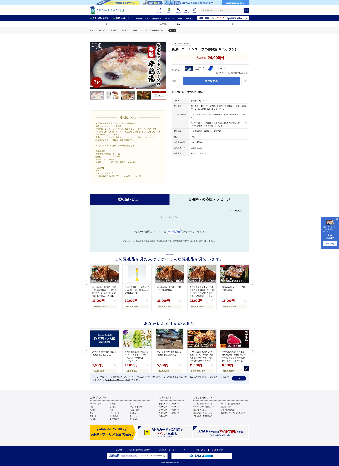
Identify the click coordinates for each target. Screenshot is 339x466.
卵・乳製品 (114, 416)
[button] (107, 24)
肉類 (91, 407)
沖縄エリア (163, 416)
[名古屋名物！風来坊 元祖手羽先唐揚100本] (169, 274)
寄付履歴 (173, 231)
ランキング (169, 18)
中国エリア (175, 410)
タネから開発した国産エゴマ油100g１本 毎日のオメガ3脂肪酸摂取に (137, 290)
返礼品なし (134, 419)
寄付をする (211, 81)
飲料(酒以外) (114, 419)
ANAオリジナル (95, 404)
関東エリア (163, 407)
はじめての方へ (226, 407)
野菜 (91, 413)
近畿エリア (163, 410)
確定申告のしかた (199, 410)
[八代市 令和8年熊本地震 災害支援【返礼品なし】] (104, 339)
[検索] (246, 10)
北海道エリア (163, 404)
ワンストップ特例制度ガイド (203, 407)
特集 (180, 18)
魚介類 (92, 410)
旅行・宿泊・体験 (136, 407)
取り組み (189, 18)
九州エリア (175, 413)
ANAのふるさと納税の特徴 (230, 404)
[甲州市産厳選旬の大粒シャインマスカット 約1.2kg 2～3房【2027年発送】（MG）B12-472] (137, 339)
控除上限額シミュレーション (203, 413)
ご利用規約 (162, 450)
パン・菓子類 (114, 413)
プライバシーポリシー (181, 450)
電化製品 (133, 413)
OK (239, 378)
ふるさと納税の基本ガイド (202, 404)
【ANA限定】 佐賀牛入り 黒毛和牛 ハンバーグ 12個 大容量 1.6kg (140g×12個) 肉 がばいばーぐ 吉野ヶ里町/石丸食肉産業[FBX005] (201, 358)
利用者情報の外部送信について (140, 450)
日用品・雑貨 (134, 410)
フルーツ (93, 416)
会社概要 (119, 450)
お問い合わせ (200, 450)
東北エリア (175, 404)
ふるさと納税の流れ (228, 410)
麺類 (111, 410)
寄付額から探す (142, 18)
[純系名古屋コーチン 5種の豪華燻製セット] (234, 274)
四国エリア (163, 413)
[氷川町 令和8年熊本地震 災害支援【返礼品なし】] (169, 339)
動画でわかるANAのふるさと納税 (233, 413)
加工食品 (113, 407)
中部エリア (175, 407)
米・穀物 (93, 419)
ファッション (134, 416)
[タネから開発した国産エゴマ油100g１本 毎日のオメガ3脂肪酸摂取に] (137, 274)
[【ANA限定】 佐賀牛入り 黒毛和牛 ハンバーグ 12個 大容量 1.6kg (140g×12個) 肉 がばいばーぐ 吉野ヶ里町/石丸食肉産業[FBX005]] (202, 339)
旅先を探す (156, 18)
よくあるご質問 (217, 450)
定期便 (112, 404)
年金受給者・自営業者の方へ (203, 416)
